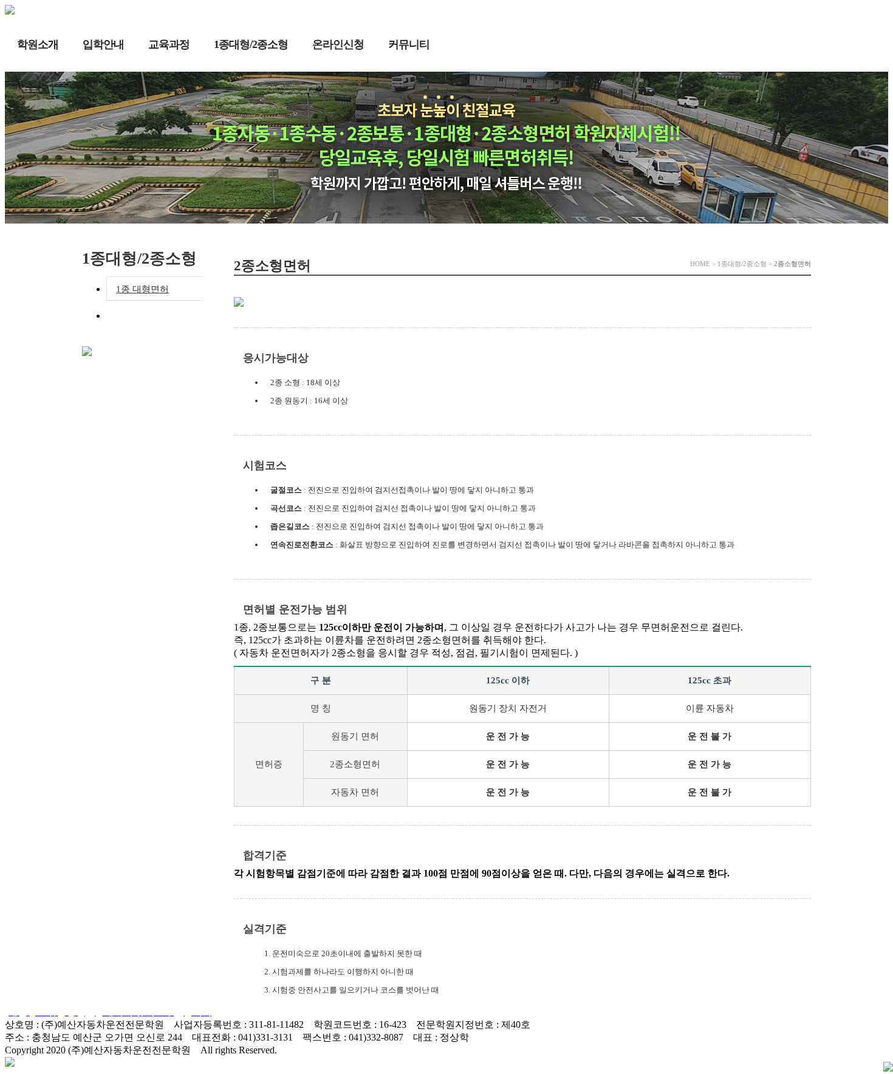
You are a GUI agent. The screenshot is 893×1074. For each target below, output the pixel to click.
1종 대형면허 (142, 289)
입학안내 (103, 44)
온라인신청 (338, 44)
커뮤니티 (408, 44)
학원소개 (37, 44)
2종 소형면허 (141, 316)
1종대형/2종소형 (251, 44)
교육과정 (169, 44)
